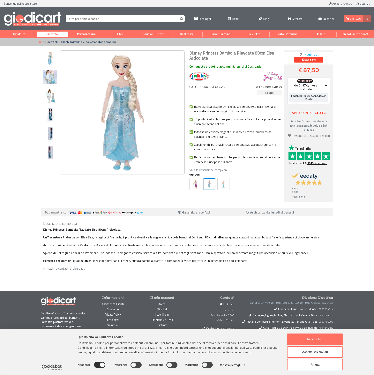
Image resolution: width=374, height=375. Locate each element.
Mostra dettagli (230, 365)
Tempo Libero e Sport (354, 34)
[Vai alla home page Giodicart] (32, 18)
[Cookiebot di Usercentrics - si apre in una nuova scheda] (52, 367)
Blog (265, 18)
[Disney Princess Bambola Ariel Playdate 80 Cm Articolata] (223, 184)
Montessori (187, 34)
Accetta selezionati (315, 352)
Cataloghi (204, 18)
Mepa (235, 18)
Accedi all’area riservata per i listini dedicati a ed (308, 125)
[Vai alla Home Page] (40, 42)
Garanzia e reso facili (196, 212)
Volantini (328, 18)
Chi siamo (113, 309)
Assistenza (363, 3)
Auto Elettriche (287, 34)
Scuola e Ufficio (153, 34)
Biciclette (254, 34)
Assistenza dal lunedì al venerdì (272, 212)
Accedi (343, 3)
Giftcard (297, 18)
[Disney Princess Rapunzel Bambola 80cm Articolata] (195, 184)
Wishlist (162, 309)
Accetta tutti (315, 339)
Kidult (321, 34)
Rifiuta (314, 364)
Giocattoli (52, 34)
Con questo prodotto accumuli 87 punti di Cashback (225, 66)
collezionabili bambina (101, 42)
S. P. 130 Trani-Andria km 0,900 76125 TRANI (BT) (222, 315)
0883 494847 (227, 328)
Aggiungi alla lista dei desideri (311, 135)
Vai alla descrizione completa (208, 170)
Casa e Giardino (220, 34)
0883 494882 (326, 322)
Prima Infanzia (86, 34)
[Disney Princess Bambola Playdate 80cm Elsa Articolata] (209, 184)
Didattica (19, 34)
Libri (120, 34)
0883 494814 (326, 309)
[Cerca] (181, 18)
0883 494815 (326, 315)
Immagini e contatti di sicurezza (64, 268)
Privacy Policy (113, 314)
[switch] (136, 365)
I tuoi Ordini (162, 314)
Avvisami (310, 60)
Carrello (355, 19)
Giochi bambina (71, 42)
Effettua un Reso (162, 320)
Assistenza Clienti (113, 304)
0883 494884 (326, 328)
